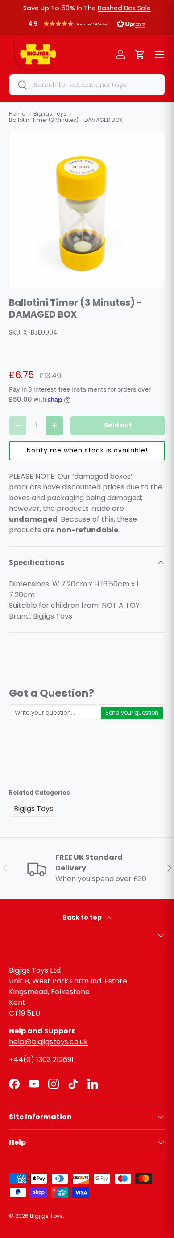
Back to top (82, 917)
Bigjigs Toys (33, 808)
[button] (87, 26)
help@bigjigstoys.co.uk (48, 1042)
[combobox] (87, 84)
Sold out (118, 425)
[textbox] (55, 713)
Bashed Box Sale (124, 8)
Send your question (131, 712)
